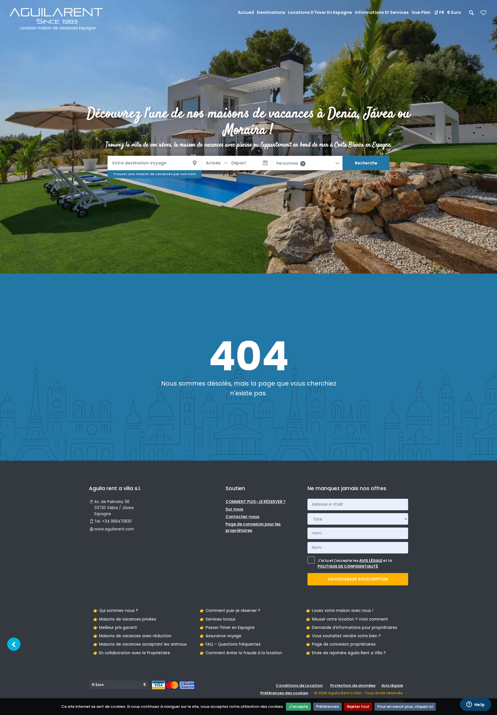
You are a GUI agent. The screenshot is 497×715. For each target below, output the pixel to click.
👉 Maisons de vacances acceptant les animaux (140, 644)
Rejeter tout (358, 706)
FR (441, 12)
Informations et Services (382, 12)
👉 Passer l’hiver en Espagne (227, 627)
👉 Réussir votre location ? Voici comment (347, 619)
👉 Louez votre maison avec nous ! (339, 610)
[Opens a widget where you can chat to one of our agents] (475, 705)
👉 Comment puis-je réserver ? (230, 610)
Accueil (246, 12)
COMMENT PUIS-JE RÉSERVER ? (255, 502)
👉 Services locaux (217, 619)
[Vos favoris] (483, 14)
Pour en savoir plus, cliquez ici (405, 706)
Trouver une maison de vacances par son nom (154, 174)
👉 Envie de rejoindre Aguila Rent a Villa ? (346, 653)
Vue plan (421, 12)
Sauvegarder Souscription (358, 579)
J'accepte (298, 706)
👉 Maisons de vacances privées (124, 619)
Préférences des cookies (284, 693)
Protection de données (352, 685)
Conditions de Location (299, 685)
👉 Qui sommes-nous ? (115, 610)
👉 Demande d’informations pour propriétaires (351, 627)
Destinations (271, 12)
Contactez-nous (242, 516)
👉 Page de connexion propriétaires (341, 644)
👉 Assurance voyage (220, 636)
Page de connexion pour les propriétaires (253, 527)
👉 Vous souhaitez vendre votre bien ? (343, 636)
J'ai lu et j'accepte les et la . (355, 563)
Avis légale (392, 685)
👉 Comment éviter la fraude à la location (241, 653)
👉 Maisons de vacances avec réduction (132, 636)
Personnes (290, 163)
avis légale (370, 560)
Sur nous (234, 509)
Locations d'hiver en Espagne (320, 12)
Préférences (327, 706)
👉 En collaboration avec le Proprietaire (131, 653)
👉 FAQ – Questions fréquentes (230, 644)
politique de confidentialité (348, 566)
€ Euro (454, 12)
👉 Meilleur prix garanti (115, 627)
